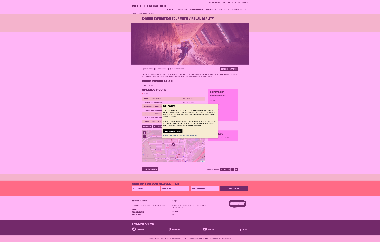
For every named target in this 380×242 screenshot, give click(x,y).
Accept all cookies (173, 131)
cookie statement (194, 126)
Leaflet (203, 161)
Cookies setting (192, 135)
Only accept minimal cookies (174, 135)
